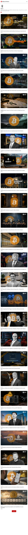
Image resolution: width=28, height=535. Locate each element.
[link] (14, 8)
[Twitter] (1, 12)
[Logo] (1, 1)
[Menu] (26, 1)
